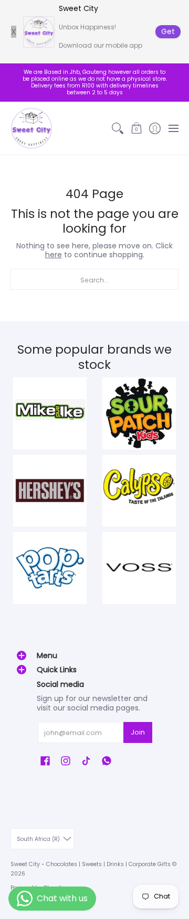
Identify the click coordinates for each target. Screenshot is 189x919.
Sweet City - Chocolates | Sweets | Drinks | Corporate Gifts (90, 864)
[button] (136, 128)
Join (138, 732)
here (53, 254)
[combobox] (94, 279)
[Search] (118, 128)
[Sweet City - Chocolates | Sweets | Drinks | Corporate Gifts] (31, 128)
